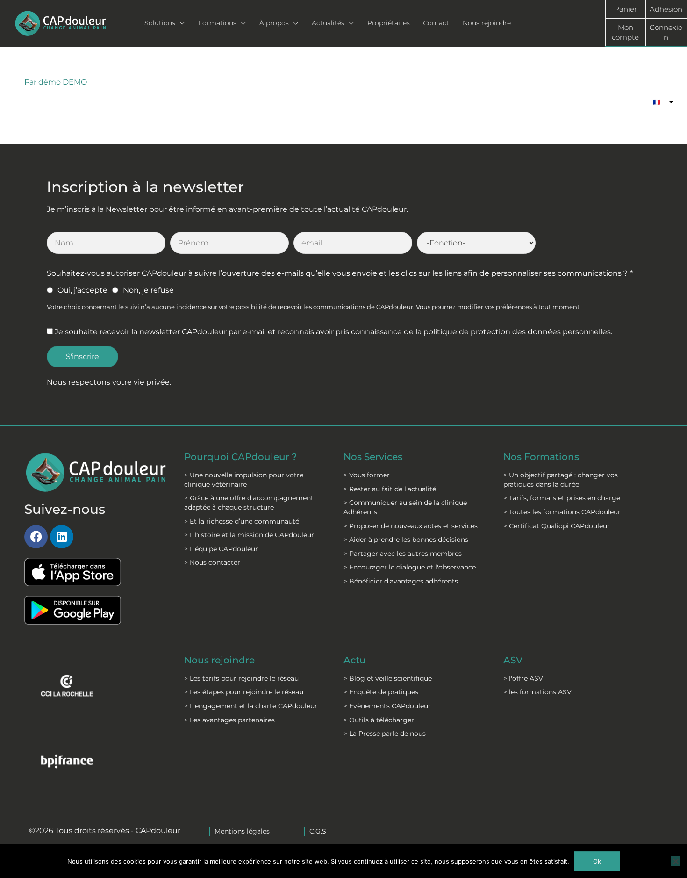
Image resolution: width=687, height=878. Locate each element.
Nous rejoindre (219, 660)
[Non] (675, 861)
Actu (355, 660)
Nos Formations (541, 456)
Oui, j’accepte (82, 290)
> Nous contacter (212, 562)
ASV (512, 660)
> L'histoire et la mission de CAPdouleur (249, 535)
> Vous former (367, 475)
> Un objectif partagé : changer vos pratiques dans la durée (560, 480)
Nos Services (373, 456)
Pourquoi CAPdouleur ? (240, 456)
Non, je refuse (148, 290)
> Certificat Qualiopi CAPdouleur (556, 526)
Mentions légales (242, 831)
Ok (597, 861)
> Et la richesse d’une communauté (241, 521)
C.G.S (317, 831)
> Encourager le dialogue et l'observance (410, 567)
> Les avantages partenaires (229, 720)
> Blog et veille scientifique (388, 678)
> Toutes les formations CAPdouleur (562, 512)
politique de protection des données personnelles (517, 331)
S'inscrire (82, 356)
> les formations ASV (537, 692)
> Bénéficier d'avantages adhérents (401, 581)
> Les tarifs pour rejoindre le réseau (241, 678)
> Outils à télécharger (379, 720)
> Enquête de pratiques (381, 692)
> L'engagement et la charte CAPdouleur (250, 706)
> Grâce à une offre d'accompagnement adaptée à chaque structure (249, 502)
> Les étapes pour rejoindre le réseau (243, 692)
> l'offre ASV (523, 678)
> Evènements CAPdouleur (387, 706)
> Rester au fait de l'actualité (390, 489)
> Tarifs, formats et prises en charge (561, 498)
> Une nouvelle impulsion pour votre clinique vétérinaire (243, 480)
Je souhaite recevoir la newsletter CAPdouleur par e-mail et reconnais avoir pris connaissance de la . (333, 331)
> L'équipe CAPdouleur (221, 549)
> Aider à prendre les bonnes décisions (406, 539)
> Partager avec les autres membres (403, 553)
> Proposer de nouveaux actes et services (411, 526)
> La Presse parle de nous (385, 733)
